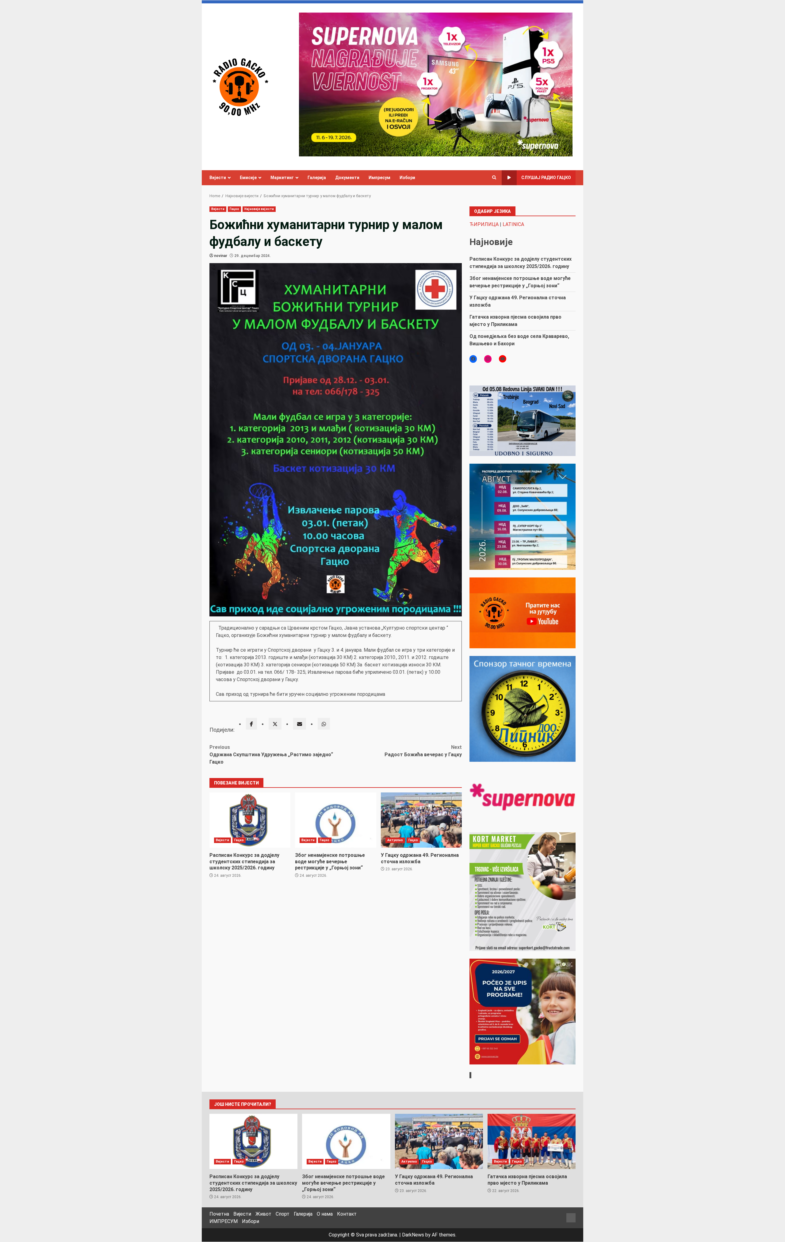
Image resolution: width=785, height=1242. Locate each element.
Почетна (219, 1214)
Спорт (282, 1214)
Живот (263, 1214)
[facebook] (251, 724)
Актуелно (395, 840)
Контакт (347, 1214)
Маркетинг (282, 177)
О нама (325, 1214)
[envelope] (299, 724)
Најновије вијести (259, 209)
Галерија (317, 177)
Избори (407, 177)
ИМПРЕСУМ (223, 1221)
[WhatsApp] (324, 724)
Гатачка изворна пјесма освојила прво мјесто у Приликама (532, 1141)
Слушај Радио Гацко (546, 177)
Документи (347, 177)
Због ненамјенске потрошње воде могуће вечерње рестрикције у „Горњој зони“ (335, 820)
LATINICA (513, 224)
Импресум (379, 177)
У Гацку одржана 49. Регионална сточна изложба (421, 820)
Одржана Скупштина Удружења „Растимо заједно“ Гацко (271, 754)
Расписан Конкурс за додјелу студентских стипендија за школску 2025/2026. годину (249, 820)
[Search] (494, 177)
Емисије (248, 177)
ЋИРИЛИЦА (484, 224)
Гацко (234, 209)
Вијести (217, 177)
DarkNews (413, 1235)
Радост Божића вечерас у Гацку (423, 750)
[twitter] (275, 724)
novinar (220, 256)
